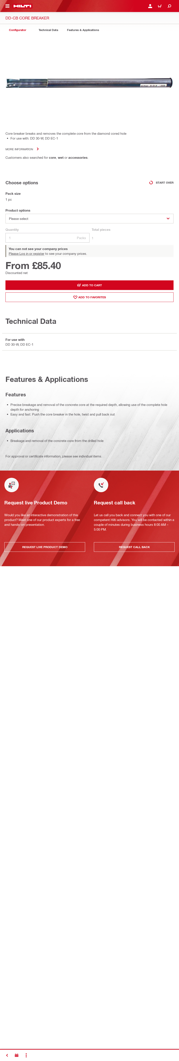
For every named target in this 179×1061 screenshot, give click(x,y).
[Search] (169, 6)
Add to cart (92, 285)
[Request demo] (16, 1055)
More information (19, 149)
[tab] (17, 30)
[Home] (22, 6)
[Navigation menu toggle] (7, 6)
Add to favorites (92, 297)
